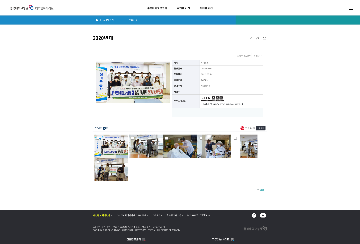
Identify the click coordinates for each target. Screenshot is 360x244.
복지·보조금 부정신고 (197, 215)
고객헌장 (156, 215)
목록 (262, 190)
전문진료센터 (133, 239)
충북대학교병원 (44, 8)
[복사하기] (258, 38)
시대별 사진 (108, 20)
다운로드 (260, 128)
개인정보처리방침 (101, 215)
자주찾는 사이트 (221, 239)
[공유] (251, 38)
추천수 (258, 55)
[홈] (97, 19)
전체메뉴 (351, 7)
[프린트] (264, 38)
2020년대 (133, 20)
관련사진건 (101, 128)
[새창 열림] (254, 215)
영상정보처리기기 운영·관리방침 (131, 215)
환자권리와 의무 (173, 215)
